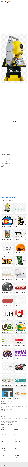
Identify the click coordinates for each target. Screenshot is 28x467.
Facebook (3, 460)
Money (15, 460)
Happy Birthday (4, 450)
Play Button (3, 436)
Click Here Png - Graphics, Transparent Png (11, 319)
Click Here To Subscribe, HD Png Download (11, 398)
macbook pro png (5, 161)
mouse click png (14, 159)
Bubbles (3, 439)
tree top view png (13, 156)
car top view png (5, 159)
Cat (14, 432)
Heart (2, 427)
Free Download (14, 121)
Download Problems (10, 197)
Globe (2, 453)
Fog (15, 439)
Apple (2, 429)
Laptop (15, 436)
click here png (5, 156)
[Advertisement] (14, 20)
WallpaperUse (17, 441)
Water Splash (17, 455)
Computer (16, 453)
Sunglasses (3, 432)
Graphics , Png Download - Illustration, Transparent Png (13, 372)
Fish (15, 450)
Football (3, 448)
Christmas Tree (4, 446)
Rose (2, 443)
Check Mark (16, 446)
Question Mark (17, 457)
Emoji (15, 443)
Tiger (2, 441)
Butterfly (16, 429)
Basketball (3, 434)
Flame (15, 427)
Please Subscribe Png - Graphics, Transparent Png (12, 385)
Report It (3, 197)
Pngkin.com (3, 457)
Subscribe (16, 434)
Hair (15, 448)
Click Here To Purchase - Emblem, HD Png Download (13, 332)
